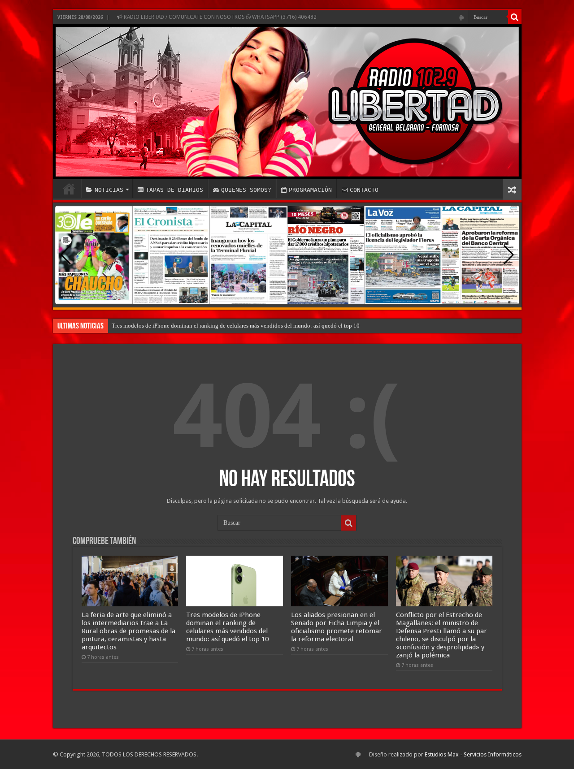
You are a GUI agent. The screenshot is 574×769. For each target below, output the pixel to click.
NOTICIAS (109, 189)
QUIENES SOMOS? (246, 189)
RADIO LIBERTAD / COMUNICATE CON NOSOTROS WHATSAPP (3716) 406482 (219, 17)
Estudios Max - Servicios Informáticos (473, 754)
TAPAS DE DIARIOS (174, 189)
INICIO (69, 188)
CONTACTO (364, 189)
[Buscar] (515, 17)
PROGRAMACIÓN (310, 189)
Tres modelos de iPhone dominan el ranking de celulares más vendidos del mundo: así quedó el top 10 (236, 325)
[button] (509, 255)
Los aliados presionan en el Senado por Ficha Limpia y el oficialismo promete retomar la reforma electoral (336, 627)
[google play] (461, 17)
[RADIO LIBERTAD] (287, 101)
